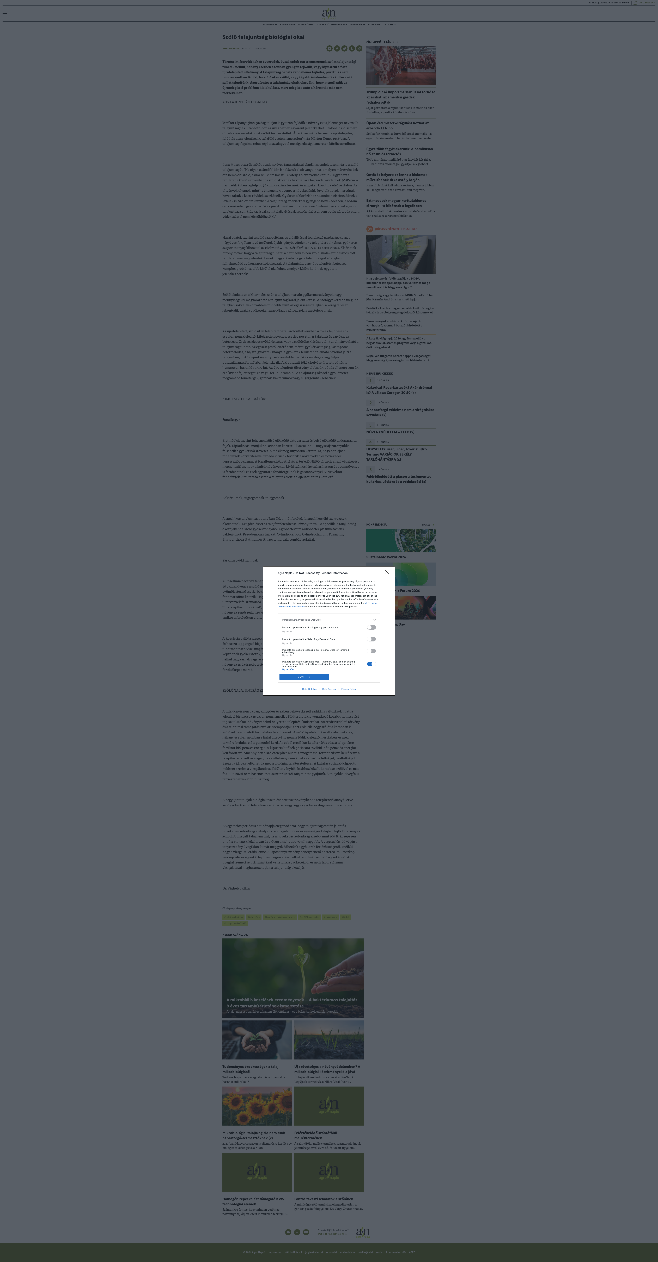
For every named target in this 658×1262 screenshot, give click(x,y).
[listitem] (329, 620)
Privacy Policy (348, 689)
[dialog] (329, 631)
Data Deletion (309, 689)
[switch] (371, 627)
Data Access (329, 689)
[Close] (388, 573)
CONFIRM (304, 677)
